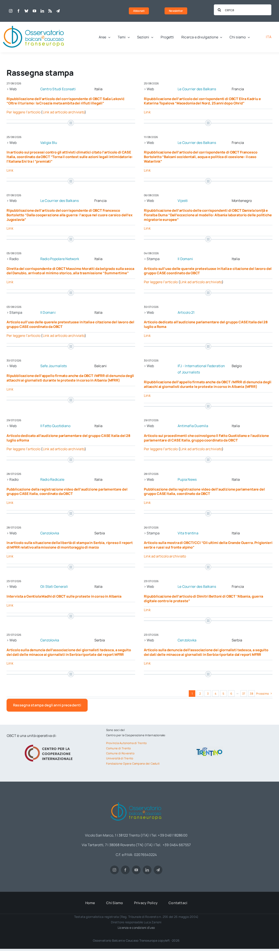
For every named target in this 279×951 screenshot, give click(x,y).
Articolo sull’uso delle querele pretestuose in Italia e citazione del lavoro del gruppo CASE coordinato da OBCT (208, 271)
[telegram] (58, 11)
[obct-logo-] (33, 23)
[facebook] (18, 11)
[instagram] (10, 11)
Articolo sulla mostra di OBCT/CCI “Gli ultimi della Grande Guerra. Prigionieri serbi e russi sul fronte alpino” (208, 545)
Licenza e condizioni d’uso (136, 927)
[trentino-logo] (209, 748)
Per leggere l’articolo (23, 112)
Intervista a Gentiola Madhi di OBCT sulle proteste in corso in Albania (64, 596)
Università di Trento (119, 758)
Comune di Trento (118, 748)
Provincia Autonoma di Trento (126, 743)
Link (147, 112)
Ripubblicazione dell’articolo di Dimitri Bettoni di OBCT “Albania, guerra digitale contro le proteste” (203, 598)
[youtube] (34, 11)
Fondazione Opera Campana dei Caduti (133, 763)
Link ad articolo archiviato (64, 112)
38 (251, 693)
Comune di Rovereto (120, 753)
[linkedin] (42, 11)
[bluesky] (26, 11)
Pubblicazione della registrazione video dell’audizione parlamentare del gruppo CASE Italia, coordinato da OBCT (67, 491)
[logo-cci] (49, 744)
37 (243, 693)
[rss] (50, 11)
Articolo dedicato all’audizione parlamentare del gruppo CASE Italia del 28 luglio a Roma (206, 324)
